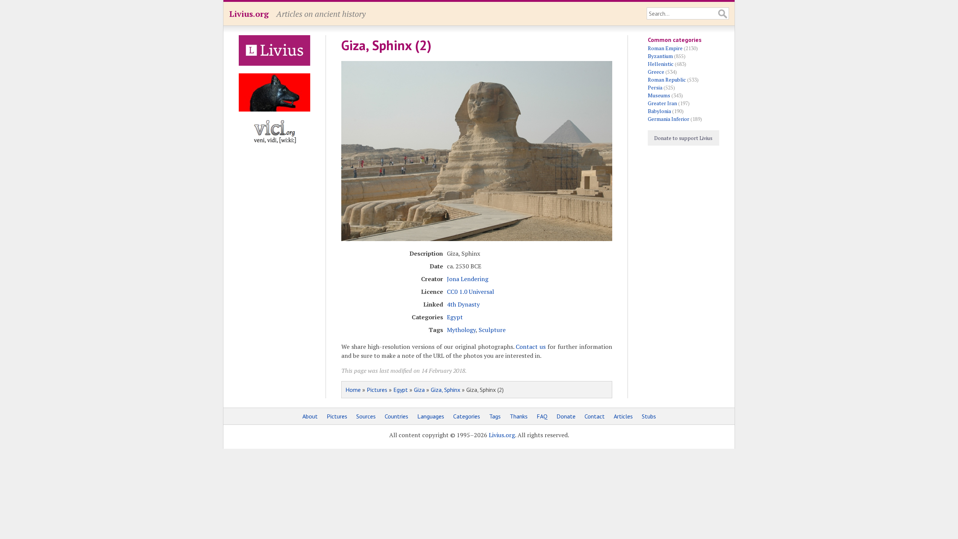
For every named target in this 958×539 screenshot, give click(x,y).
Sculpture (492, 330)
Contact (595, 416)
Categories (466, 416)
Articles (623, 416)
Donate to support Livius (683, 137)
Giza (419, 389)
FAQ (542, 416)
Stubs (649, 416)
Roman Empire (665, 48)
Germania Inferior (668, 118)
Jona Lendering (467, 279)
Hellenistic (661, 63)
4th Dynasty (463, 304)
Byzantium (660, 56)
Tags (495, 416)
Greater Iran (662, 103)
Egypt (455, 317)
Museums (659, 95)
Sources (366, 416)
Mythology (461, 330)
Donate (566, 416)
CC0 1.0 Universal (470, 291)
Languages (430, 416)
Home (353, 389)
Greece (656, 71)
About (310, 416)
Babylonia (659, 111)
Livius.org (249, 13)
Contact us (531, 346)
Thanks (519, 416)
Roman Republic (667, 79)
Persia (655, 87)
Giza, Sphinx (445, 389)
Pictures (377, 389)
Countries (396, 416)
